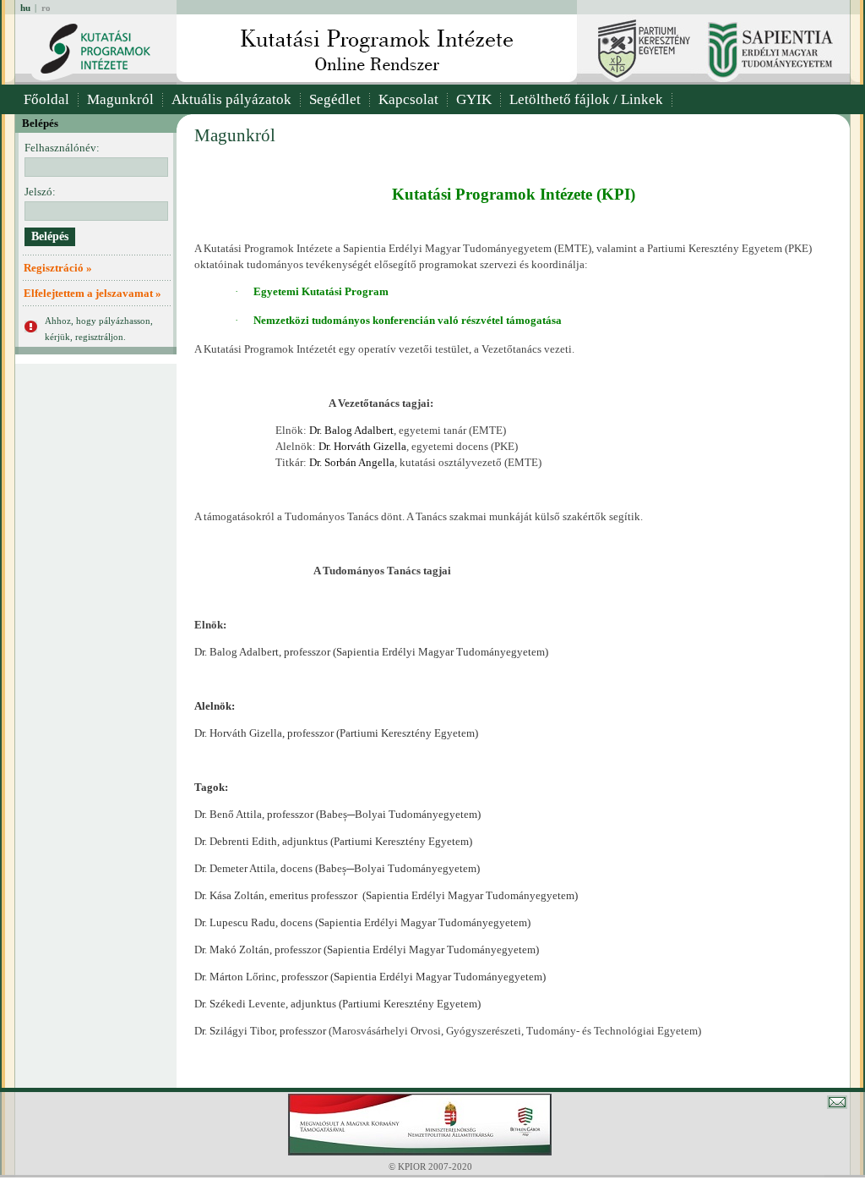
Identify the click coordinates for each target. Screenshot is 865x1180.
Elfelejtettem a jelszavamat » (92, 293)
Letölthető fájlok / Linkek (586, 99)
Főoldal (46, 99)
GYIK (474, 99)
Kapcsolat (408, 99)
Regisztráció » (58, 267)
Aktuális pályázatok (231, 99)
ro (46, 8)
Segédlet (335, 99)
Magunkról (120, 99)
